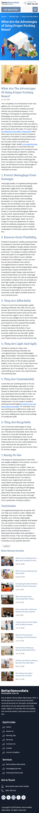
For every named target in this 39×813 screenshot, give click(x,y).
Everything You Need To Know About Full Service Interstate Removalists (26, 585)
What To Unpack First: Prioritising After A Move (24, 597)
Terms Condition (13, 752)
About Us (10, 731)
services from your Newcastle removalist (18, 405)
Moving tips (14, 16)
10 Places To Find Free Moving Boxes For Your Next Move (26, 661)
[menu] (35, 9)
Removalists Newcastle (15, 764)
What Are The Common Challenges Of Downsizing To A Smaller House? (26, 636)
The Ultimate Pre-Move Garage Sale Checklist (24, 674)
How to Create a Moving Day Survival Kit (26, 572)
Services (9, 739)
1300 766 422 (10, 791)
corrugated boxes (30, 144)
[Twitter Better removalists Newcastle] (8, 797)
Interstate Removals (14, 773)
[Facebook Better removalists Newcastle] (3, 797)
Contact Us (10, 744)
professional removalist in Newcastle (16, 131)
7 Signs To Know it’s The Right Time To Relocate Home (26, 623)
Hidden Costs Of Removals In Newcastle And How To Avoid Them (26, 559)
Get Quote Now (11, 9)
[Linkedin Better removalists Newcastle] (13, 797)
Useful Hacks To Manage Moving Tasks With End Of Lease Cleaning (25, 648)
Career (9, 748)
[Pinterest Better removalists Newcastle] (23, 797)
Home (3, 16)
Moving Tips (11, 735)
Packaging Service (13, 768)
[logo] (10, 3)
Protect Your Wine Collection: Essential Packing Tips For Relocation (26, 610)
